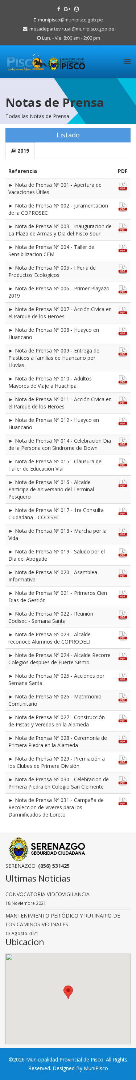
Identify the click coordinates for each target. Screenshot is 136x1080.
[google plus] (67, 8)
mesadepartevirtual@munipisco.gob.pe (71, 29)
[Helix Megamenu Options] (127, 61)
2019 (22, 150)
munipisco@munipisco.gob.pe (70, 20)
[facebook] (58, 8)
